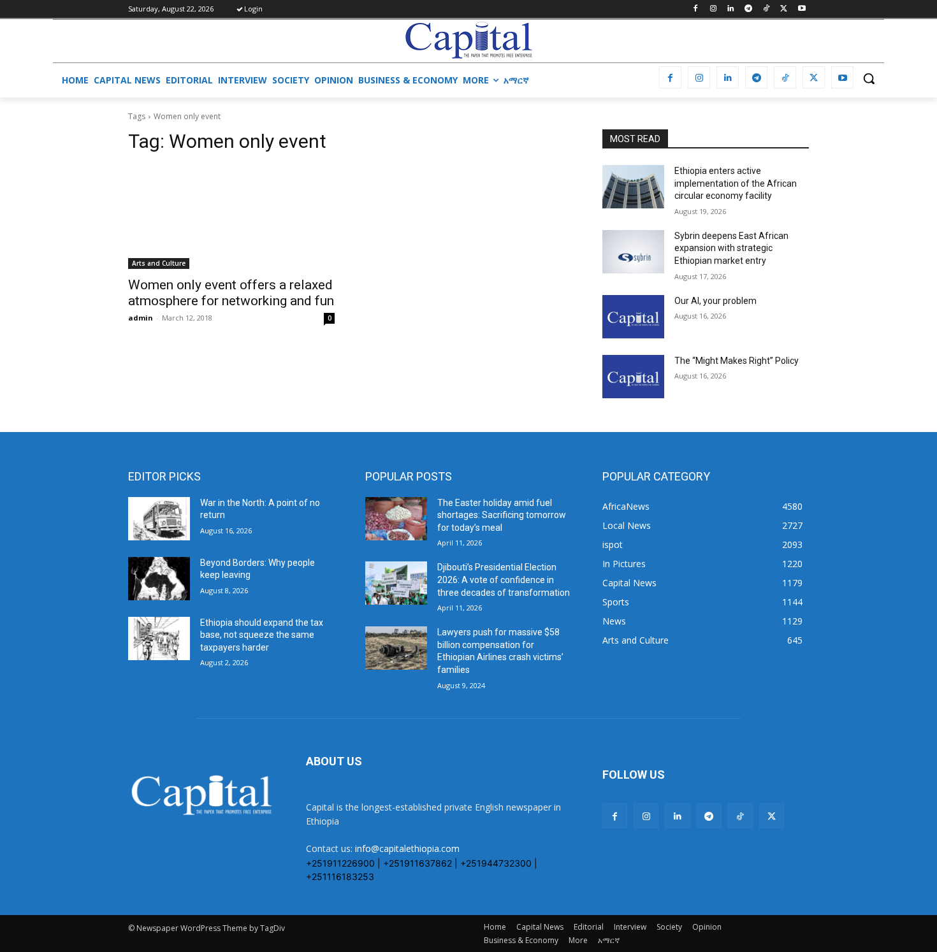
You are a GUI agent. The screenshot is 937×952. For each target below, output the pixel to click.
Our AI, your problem (715, 301)
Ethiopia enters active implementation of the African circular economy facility (735, 183)
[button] (868, 78)
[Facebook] (695, 9)
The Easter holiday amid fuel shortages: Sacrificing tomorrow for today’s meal (501, 515)
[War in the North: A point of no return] (159, 518)
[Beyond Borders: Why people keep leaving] (159, 578)
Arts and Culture (158, 263)
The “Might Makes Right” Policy (737, 361)
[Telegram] (748, 9)
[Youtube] (801, 9)
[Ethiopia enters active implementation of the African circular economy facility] (633, 186)
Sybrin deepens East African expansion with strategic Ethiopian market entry (731, 248)
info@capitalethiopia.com (407, 848)
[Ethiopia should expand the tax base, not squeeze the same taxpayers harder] (159, 638)
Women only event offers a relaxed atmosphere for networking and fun (231, 292)
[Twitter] (783, 9)
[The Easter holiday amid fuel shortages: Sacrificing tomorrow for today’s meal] (396, 518)
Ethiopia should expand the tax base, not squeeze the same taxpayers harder (261, 635)
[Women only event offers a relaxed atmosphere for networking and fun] (231, 217)
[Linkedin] (730, 9)
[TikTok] (766, 9)
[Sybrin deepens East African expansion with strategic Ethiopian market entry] (633, 251)
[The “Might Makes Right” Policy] (633, 376)
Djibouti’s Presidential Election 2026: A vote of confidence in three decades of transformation (503, 579)
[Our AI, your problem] (633, 316)
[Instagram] (713, 9)
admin (140, 317)
